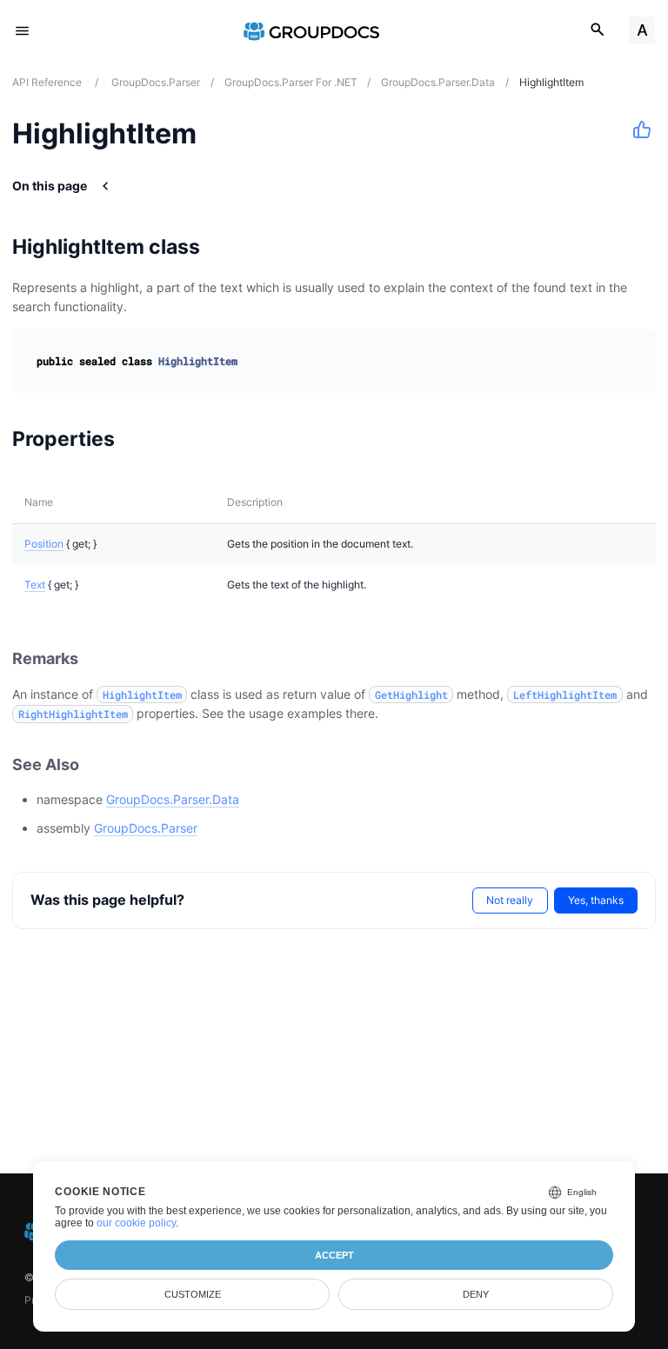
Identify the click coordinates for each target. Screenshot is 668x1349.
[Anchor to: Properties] (137, 439)
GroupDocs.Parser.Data (172, 799)
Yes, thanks (596, 900)
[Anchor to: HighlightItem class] (222, 247)
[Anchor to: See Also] (98, 764)
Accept (334, 1255)
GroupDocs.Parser (145, 828)
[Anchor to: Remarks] (97, 659)
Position (43, 543)
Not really (509, 900)
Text (34, 584)
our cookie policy (136, 1223)
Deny (476, 1294)
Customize (192, 1294)
